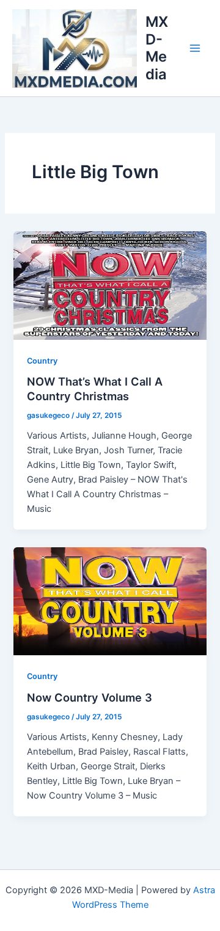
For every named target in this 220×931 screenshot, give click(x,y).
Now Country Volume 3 (89, 697)
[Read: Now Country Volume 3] (109, 600)
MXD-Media (156, 47)
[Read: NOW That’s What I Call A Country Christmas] (109, 284)
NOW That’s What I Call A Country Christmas (95, 389)
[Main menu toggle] (195, 48)
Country (42, 360)
